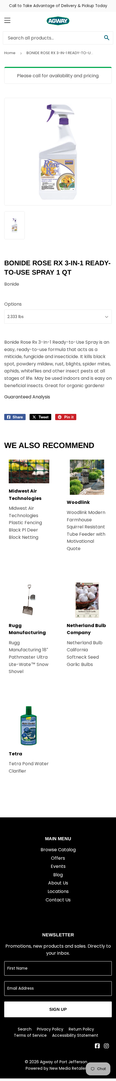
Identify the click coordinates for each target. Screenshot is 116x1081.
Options (13, 304)
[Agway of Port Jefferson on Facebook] (97, 1046)
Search (25, 1029)
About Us (58, 883)
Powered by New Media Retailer (56, 1068)
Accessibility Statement (75, 1035)
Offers (58, 858)
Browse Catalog (58, 849)
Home (9, 53)
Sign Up (58, 1009)
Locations (58, 891)
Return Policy (81, 1029)
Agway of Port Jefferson (63, 1062)
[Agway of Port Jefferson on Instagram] (106, 1046)
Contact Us (58, 900)
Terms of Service (30, 1035)
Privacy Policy (50, 1029)
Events (58, 866)
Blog (58, 875)
